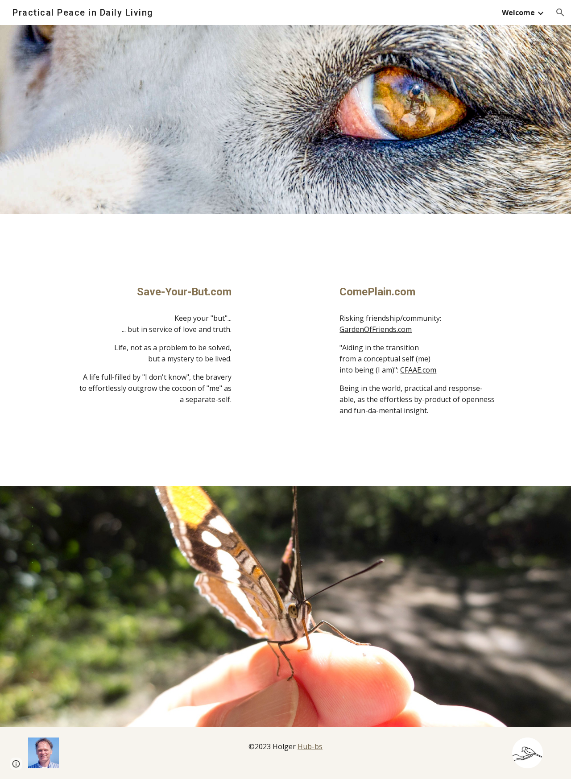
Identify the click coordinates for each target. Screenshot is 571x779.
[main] (153, 292)
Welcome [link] (518, 12)
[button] (560, 12)
